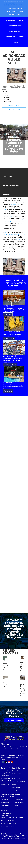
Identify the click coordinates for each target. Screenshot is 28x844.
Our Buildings (15, 770)
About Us (17, 805)
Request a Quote (13, 106)
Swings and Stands (10, 365)
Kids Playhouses (16, 790)
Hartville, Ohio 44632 (6, 774)
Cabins (14, 784)
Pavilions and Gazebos (17, 778)
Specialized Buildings (14, 25)
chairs (6, 232)
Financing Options (14, 109)
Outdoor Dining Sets (6, 813)
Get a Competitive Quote (14, 720)
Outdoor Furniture (14, 31)
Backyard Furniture (5, 808)
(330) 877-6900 (5, 775)
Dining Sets (7, 314)
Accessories (8, 391)
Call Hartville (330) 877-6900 (14, 11)
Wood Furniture (5, 802)
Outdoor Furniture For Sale (7, 796)
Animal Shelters (16, 787)
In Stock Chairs (9, 338)
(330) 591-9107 (5, 785)
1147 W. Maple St (5, 772)
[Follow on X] (6, 762)
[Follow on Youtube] (12, 762)
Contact (15, 42)
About (21, 36)
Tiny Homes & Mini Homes (19, 781)
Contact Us (17, 808)
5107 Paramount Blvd (6, 780)
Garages (20, 20)
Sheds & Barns (10, 20)
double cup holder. (15, 204)
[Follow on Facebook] (3, 762)
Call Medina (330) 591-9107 (14, 14)
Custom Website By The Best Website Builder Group (14, 836)
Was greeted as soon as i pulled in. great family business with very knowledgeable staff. (13, 601)
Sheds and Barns (16, 773)
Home (4, 86)
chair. (10, 216)
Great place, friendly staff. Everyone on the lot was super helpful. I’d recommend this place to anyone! (14, 544)
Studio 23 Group (19, 838)
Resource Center (11, 36)
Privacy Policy (18, 810)
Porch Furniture (5, 805)
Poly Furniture (4, 799)
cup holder (19, 239)
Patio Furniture (4, 810)
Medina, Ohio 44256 (6, 782)
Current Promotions (20, 796)
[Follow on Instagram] (9, 762)
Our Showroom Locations (14, 8)
